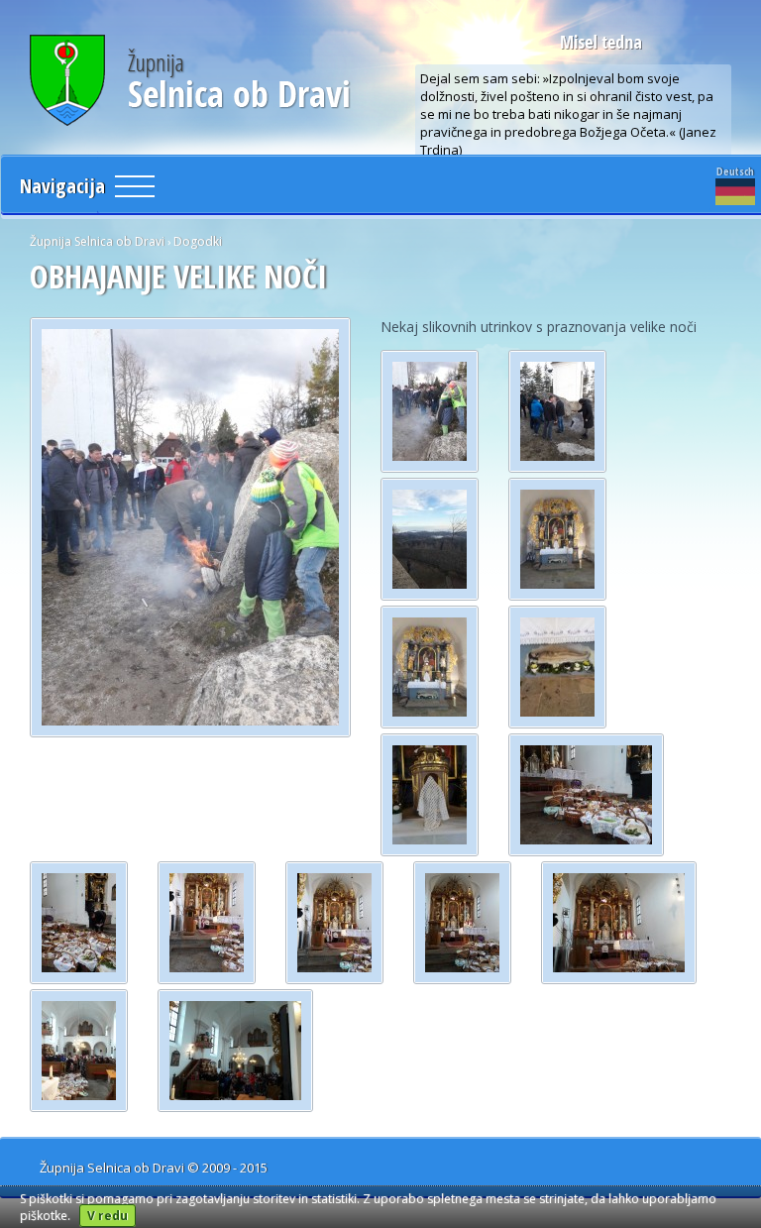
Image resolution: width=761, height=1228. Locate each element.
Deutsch (735, 171)
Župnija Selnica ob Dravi (97, 241)
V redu (107, 1215)
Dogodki (197, 241)
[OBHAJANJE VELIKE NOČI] (190, 527)
